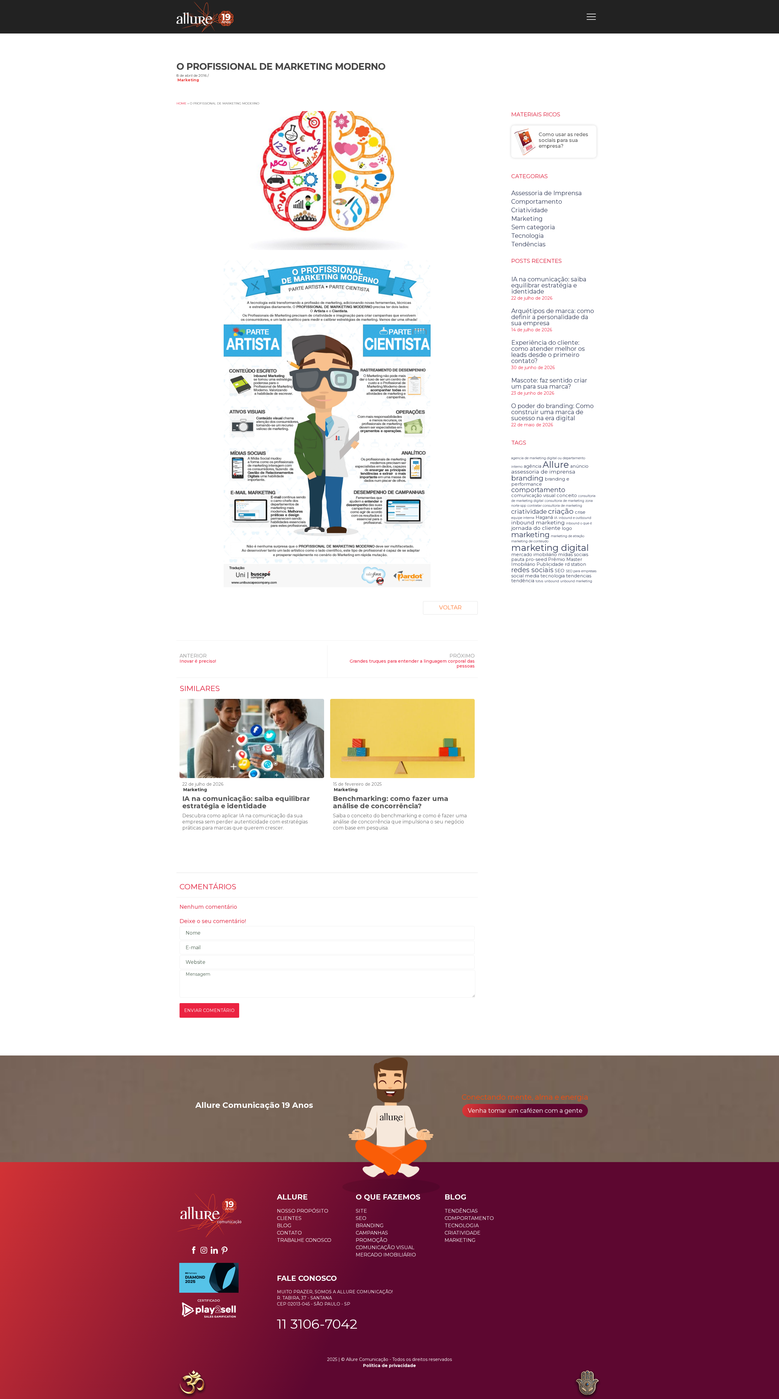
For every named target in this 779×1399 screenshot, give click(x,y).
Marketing (188, 80)
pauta (517, 559)
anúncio (579, 466)
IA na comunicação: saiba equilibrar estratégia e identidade (246, 802)
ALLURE (292, 1197)
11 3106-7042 (317, 1324)
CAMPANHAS (372, 1233)
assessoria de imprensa (543, 471)
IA (555, 518)
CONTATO (289, 1233)
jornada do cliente (536, 528)
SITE (361, 1211)
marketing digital (550, 547)
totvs (539, 581)
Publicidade (550, 564)
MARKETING (460, 1240)
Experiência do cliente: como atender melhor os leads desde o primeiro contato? (548, 352)
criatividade (529, 511)
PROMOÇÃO (371, 1240)
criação (561, 511)
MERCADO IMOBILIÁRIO (386, 1255)
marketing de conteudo (529, 541)
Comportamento (536, 201)
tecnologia (552, 576)
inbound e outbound (575, 518)
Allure (556, 464)
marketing (530, 534)
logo (567, 528)
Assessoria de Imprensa (546, 193)
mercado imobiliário (534, 554)
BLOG (284, 1225)
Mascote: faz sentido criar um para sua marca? (549, 383)
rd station (575, 564)
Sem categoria (533, 227)
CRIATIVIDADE (462, 1233)
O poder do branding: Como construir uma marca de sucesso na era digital (552, 412)
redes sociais (532, 570)
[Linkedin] (214, 1250)
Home (181, 103)
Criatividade (529, 210)
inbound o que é (579, 523)
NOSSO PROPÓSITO (302, 1211)
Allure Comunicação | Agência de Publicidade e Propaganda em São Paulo (204, 17)
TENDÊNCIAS (461, 1211)
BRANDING (370, 1225)
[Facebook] (193, 1250)
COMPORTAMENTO (469, 1218)
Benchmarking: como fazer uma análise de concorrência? (390, 802)
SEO (559, 570)
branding (527, 478)
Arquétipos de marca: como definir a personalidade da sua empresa (552, 317)
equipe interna (522, 518)
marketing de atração (567, 536)
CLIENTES (289, 1218)
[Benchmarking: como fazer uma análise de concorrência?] (402, 738)
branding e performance (540, 481)
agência (532, 466)
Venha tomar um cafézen (525, 1110)
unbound (551, 581)
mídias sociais (573, 554)
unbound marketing (576, 581)
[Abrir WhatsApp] (15, 1383)
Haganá (544, 517)
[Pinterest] (224, 1250)
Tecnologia (527, 235)
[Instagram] (204, 1250)
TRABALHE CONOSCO (304, 1240)
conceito (567, 495)
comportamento (538, 490)
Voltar (450, 607)
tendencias (578, 576)
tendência (522, 580)
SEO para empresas (581, 571)
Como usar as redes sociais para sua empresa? (563, 140)
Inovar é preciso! (198, 661)
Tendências (528, 244)
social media (525, 576)
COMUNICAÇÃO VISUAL (385, 1247)
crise (580, 512)
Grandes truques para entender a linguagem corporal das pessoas (412, 663)
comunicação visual (533, 495)
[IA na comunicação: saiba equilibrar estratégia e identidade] (252, 738)
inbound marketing (538, 522)
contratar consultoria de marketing (554, 506)
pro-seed (536, 559)
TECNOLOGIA (462, 1225)
